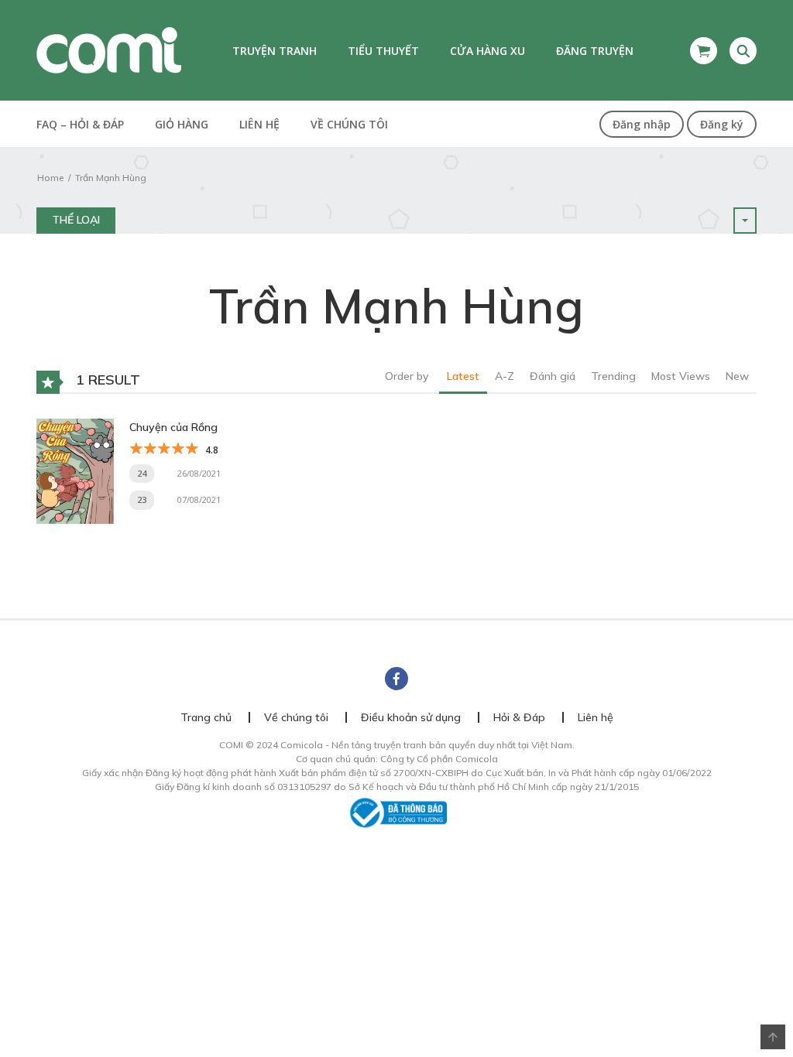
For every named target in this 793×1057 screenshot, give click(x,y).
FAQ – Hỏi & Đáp (80, 124)
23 (141, 499)
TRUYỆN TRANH (274, 50)
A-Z (504, 376)
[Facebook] (396, 678)
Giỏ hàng (181, 124)
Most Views (680, 376)
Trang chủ (206, 717)
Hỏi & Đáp (519, 717)
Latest (463, 376)
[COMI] (108, 49)
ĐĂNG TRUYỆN (594, 50)
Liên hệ (259, 124)
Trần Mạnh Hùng (110, 177)
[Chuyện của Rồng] (75, 470)
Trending (613, 376)
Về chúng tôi (349, 124)
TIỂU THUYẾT (383, 50)
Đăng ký (721, 124)
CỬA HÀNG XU (487, 50)
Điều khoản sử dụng (411, 717)
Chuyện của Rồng (173, 427)
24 (141, 473)
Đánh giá (552, 376)
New (737, 376)
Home (50, 177)
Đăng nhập (642, 124)
